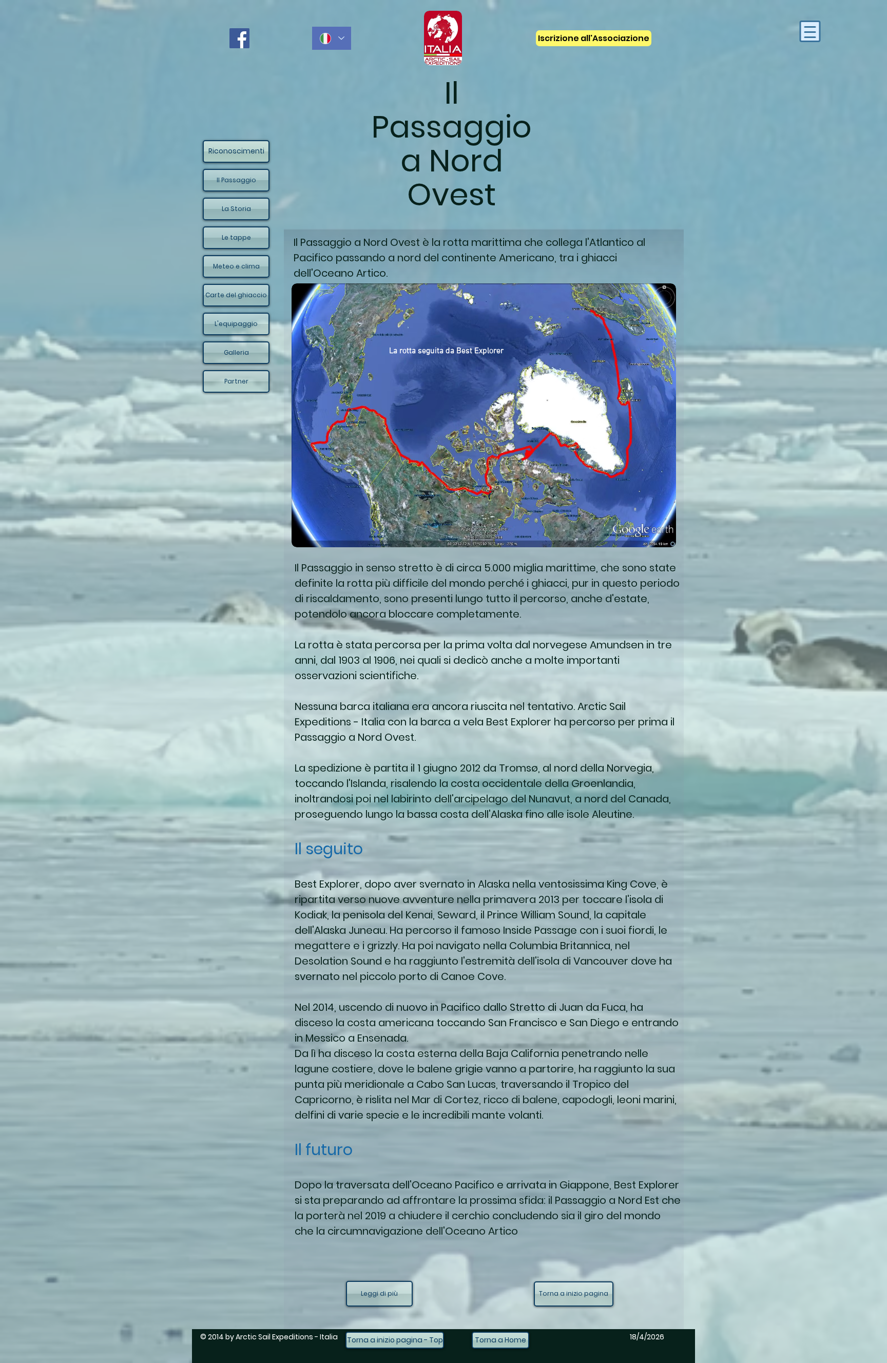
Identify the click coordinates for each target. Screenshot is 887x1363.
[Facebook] (239, 38)
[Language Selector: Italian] (331, 38)
